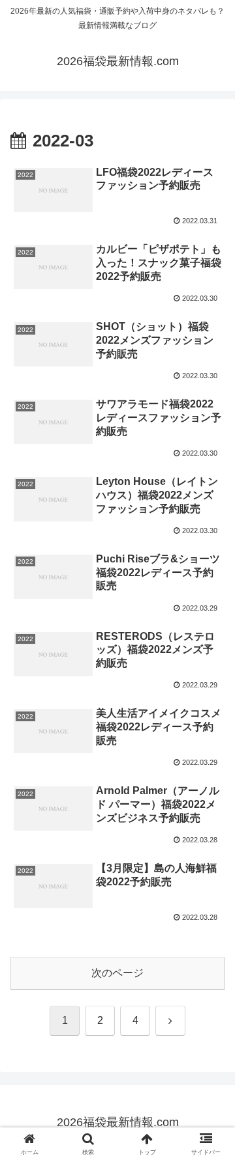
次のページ (117, 972)
